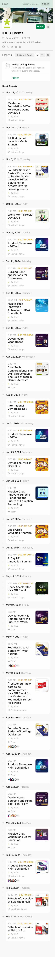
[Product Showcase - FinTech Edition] (28, 770)
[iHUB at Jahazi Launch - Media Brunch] (28, 143)
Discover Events (31, 4)
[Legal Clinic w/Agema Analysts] (28, 533)
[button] (28, 109)
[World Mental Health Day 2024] (28, 218)
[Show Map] (48, 26)
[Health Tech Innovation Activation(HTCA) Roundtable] (28, 310)
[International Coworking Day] (28, 409)
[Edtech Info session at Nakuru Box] (28, 930)
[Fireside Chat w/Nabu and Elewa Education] (28, 839)
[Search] (48, 55)
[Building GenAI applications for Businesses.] (28, 277)
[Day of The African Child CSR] (28, 466)
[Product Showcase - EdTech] (28, 246)
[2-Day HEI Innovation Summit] (28, 561)
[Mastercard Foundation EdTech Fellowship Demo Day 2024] (28, 109)
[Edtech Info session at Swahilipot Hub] (28, 902)
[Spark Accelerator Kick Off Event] (28, 590)
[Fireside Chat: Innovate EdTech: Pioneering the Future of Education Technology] (28, 500)
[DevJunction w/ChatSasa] (28, 342)
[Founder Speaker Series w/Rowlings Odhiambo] (28, 735)
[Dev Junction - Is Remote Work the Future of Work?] (28, 621)
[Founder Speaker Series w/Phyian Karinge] (28, 655)
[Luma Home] (5, 4)
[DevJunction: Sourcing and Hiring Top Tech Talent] (28, 805)
